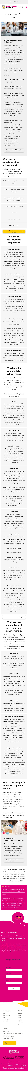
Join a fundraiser (6, 1015)
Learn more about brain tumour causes (12, 860)
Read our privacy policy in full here (17, 946)
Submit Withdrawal (23, 1064)
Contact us (3, 1064)
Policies (17, 1064)
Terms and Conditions (10, 1064)
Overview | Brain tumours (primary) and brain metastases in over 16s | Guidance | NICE (13, 892)
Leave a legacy (6, 1019)
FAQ (4, 1017)
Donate (4, 1013)
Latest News (5, 1020)
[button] (20, 7)
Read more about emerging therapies (14, 617)
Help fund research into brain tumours (13, 150)
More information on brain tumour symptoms (14, 231)
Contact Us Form (12, 951)
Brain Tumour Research (15, 1061)
